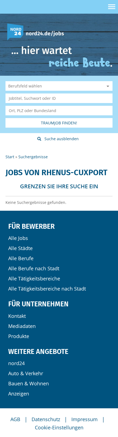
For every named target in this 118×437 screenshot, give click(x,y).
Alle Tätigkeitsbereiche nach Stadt (47, 288)
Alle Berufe (20, 258)
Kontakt (17, 316)
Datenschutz (46, 419)
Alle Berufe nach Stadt (33, 268)
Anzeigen (18, 393)
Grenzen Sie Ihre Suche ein (59, 186)
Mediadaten (22, 326)
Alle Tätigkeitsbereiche (34, 278)
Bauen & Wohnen (28, 383)
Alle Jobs (18, 238)
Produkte (18, 336)
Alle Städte (20, 248)
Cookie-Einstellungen (59, 427)
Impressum (84, 419)
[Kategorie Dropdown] (107, 86)
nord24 (16, 363)
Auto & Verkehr (25, 373)
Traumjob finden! (59, 122)
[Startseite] (37, 31)
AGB (15, 419)
